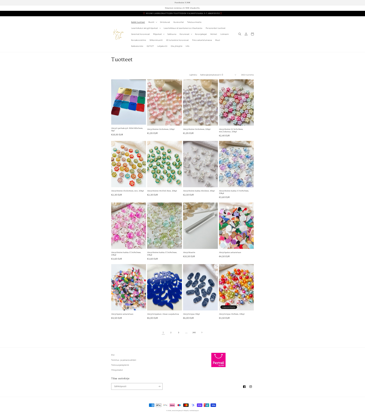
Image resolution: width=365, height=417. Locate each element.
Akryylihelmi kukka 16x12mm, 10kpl (199, 191)
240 (194, 332)
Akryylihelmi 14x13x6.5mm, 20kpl (162, 191)
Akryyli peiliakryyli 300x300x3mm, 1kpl (127, 129)
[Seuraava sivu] (202, 332)
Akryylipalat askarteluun (230, 252)
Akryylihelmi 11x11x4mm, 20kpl (161, 129)
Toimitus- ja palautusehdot (123, 360)
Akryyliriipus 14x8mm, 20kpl (232, 314)
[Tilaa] (159, 386)
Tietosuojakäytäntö (120, 365)
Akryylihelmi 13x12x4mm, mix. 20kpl (127, 191)
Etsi (112, 355)
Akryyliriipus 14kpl (191, 314)
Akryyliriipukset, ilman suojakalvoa (163, 314)
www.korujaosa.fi (178, 410)
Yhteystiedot (117, 370)
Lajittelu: (193, 74)
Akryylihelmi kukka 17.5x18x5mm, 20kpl (234, 192)
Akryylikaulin (189, 252)
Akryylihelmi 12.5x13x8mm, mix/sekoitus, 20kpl (231, 130)
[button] (152, 22)
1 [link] (163, 332)
